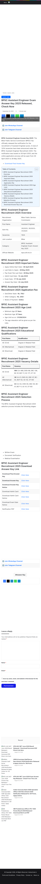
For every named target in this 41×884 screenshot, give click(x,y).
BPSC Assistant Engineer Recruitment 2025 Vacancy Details (18, 195)
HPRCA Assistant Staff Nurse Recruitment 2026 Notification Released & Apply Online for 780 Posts (26, 761)
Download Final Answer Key (15, 163)
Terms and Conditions (8, 875)
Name (3, 662)
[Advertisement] (20, 26)
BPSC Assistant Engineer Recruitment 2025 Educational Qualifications (18, 190)
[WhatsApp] (15, 581)
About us (36, 875)
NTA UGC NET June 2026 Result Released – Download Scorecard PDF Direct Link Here (25, 748)
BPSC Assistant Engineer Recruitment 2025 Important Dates (18, 177)
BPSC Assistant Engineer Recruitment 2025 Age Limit (20, 186)
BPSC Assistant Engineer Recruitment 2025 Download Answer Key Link (18, 203)
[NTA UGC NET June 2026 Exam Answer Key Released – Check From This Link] (6, 781)
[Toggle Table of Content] (35, 169)
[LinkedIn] (11, 581)
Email (3, 670)
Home (4, 93)
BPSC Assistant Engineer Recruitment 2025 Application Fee (18, 182)
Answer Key (20, 575)
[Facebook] (4, 581)
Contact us (29, 875)
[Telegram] (19, 581)
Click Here (25, 475)
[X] (8, 581)
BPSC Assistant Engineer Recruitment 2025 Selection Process (18, 199)
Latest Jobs (10, 93)
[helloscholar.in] (13, 2)
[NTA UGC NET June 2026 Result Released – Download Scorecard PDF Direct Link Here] (6, 751)
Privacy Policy (20, 875)
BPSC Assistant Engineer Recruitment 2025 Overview (18, 173)
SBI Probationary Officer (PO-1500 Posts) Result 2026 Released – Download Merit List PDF (24, 811)
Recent (20, 740)
